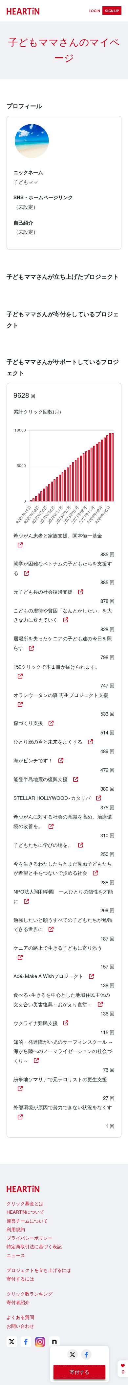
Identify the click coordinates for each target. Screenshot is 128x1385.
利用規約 (16, 1229)
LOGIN (94, 10)
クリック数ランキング (30, 1293)
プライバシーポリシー (30, 1237)
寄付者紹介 (18, 1302)
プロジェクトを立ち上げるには (39, 1270)
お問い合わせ (20, 1326)
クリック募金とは (25, 1203)
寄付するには (20, 1278)
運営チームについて (27, 1220)
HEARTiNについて (25, 1211)
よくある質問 (20, 1317)
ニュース (16, 1255)
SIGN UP (112, 10)
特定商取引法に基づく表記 (34, 1246)
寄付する (79, 1371)
